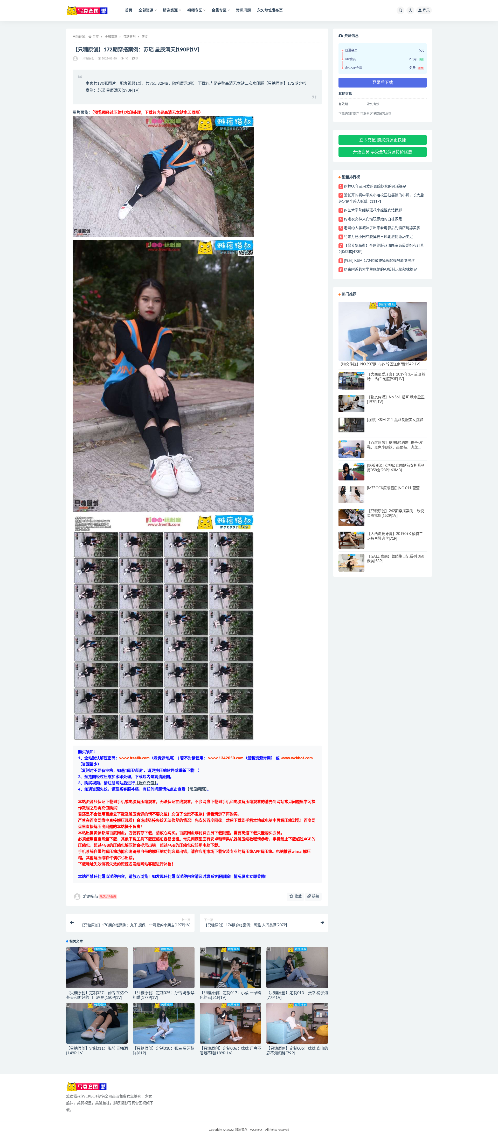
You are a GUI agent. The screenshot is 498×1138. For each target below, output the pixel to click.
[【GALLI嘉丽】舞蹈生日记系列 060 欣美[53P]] (351, 563)
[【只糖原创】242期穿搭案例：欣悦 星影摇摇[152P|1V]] (351, 517)
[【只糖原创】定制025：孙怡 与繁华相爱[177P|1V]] (163, 967)
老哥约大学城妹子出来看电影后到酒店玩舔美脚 (382, 228)
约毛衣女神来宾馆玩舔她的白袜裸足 (373, 219)
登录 (426, 10)
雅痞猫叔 (99, 897)
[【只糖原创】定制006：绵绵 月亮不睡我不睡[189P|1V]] (230, 1023)
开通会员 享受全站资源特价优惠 (382, 152)
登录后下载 (382, 83)
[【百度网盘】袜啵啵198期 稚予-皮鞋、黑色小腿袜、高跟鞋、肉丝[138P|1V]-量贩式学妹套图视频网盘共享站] (351, 449)
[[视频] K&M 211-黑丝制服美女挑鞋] (351, 425)
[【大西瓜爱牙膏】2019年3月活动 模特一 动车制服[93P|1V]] (351, 381)
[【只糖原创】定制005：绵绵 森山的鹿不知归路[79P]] (297, 1023)
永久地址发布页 (270, 10)
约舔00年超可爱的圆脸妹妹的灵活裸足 (375, 186)
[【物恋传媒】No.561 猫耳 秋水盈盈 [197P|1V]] (351, 403)
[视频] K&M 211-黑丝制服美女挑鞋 (395, 420)
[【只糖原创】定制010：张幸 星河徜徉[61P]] (163, 1023)
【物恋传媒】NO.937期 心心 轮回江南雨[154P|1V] (379, 364)
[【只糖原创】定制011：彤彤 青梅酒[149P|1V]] (97, 1023)
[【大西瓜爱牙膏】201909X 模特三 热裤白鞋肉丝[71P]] (351, 540)
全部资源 (111, 36)
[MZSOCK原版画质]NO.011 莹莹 (393, 488)
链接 (315, 896)
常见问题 (243, 10)
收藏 (297, 896)
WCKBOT (257, 1129)
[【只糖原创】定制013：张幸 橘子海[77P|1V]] (297, 967)
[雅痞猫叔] (76, 58)
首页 (128, 10)
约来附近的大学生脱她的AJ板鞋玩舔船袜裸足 (380, 269)
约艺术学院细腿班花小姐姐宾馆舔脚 (373, 210)
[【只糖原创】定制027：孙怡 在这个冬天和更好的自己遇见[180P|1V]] (97, 967)
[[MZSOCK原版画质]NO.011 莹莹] (351, 495)
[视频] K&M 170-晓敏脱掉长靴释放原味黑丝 (379, 261)
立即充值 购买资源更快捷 (382, 140)
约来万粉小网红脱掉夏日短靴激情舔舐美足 (378, 237)
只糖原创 (129, 36)
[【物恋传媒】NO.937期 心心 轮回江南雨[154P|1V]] (382, 331)
